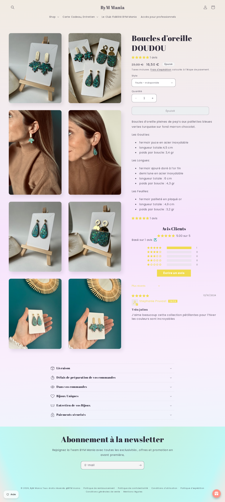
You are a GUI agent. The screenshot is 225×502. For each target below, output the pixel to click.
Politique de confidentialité (133, 488)
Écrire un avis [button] (173, 273)
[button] (13, 7)
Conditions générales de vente (103, 491)
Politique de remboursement (99, 488)
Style (134, 75)
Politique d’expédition (192, 488)
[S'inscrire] (140, 465)
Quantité (137, 91)
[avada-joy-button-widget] (216, 493)
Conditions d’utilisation (164, 488)
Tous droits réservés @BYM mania (61, 488)
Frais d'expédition (160, 69)
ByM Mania (36, 488)
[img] (140, 296)
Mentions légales (133, 491)
